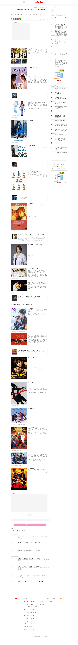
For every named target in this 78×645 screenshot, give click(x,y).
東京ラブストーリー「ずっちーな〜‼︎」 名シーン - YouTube (29, 296)
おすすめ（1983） (41, 7)
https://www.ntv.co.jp (16, 142)
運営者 (51, 601)
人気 (61, 161)
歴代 (58, 164)
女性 (55, 168)
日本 (13, 530)
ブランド (60, 166)
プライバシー (52, 603)
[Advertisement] (21, 31)
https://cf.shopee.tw (15, 117)
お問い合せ (41, 601)
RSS (62, 598)
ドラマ (25, 530)
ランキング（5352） (35, 7)
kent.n (56, 37)
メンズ (64, 166)
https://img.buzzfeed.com (16, 230)
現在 (64, 168)
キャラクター (54, 164)
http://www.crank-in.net (16, 266)
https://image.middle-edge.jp (17, 64)
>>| (36, 514)
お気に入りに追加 (44, 19)
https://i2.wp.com (15, 278)
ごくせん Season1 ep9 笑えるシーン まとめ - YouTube (28, 350)
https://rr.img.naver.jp (16, 346)
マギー (19, 538)
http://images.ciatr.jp (15, 379)
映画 (61, 164)
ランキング (17, 530)
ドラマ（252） (45, 7)
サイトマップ (42, 604)
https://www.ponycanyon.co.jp (17, 465)
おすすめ (21, 530)
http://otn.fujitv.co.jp (15, 292)
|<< (20, 514)
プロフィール (60, 168)
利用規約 (41, 603)
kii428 (19, 569)
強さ (53, 168)
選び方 (65, 161)
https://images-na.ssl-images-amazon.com (19, 331)
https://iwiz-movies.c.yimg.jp (17, 450)
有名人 (57, 166)
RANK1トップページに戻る (30, 524)
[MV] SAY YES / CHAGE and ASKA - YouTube (26, 93)
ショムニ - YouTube (21, 196)
